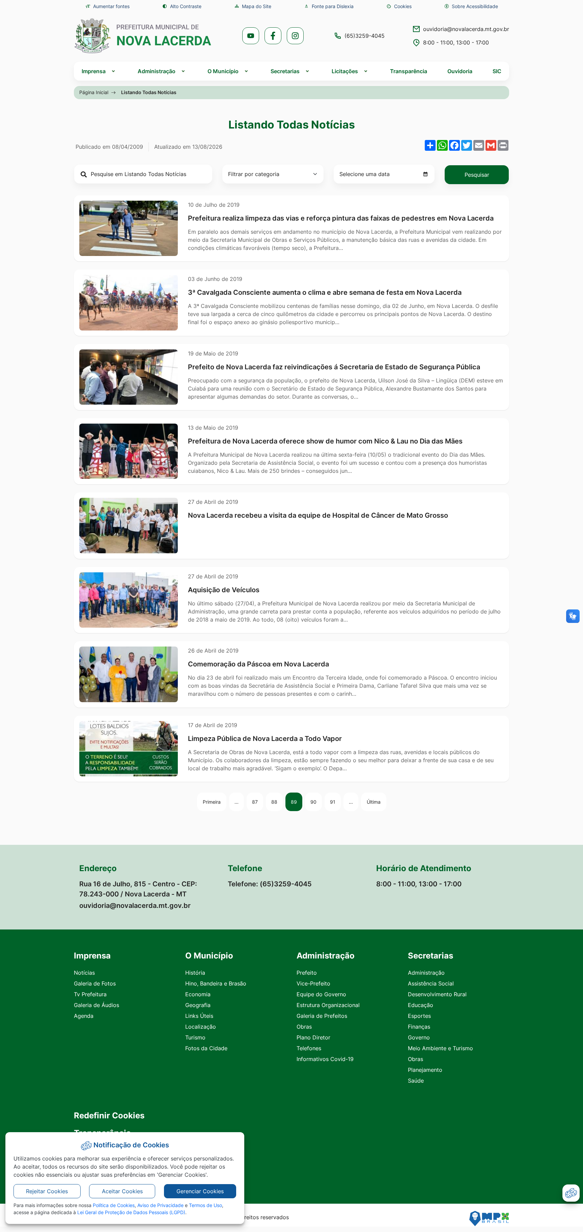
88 (274, 802)
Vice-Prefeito (313, 983)
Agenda (83, 1015)
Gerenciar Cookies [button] (200, 1191)
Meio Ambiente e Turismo (440, 1048)
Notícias (84, 972)
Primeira (212, 802)
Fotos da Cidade (206, 1048)
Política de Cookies (114, 1205)
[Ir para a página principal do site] (143, 36)
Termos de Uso (205, 1205)
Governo (419, 1037)
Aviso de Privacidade (160, 1205)
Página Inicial (93, 92)
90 (313, 802)
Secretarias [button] (285, 71)
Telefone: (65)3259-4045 (270, 884)
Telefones (309, 1048)
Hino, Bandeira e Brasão (215, 983)
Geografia (198, 1005)
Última (374, 802)
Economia (198, 994)
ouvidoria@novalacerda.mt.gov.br (466, 29)
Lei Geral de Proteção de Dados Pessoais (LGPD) (131, 1212)
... (236, 802)
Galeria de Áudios (96, 1005)
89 (294, 802)
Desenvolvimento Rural (437, 994)
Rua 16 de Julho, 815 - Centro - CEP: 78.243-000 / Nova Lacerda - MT (138, 889)
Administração (426, 972)
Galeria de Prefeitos (322, 1015)
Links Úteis (199, 1015)
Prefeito (307, 972)
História (195, 972)
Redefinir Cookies (109, 1115)
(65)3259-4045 (364, 35)
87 (255, 802)
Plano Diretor (313, 1037)
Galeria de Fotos (95, 983)
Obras (304, 1026)
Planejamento (425, 1069)
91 (332, 802)
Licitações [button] (345, 71)
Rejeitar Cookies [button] (47, 1191)
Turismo (195, 1037)
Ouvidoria (459, 71)
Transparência (408, 71)
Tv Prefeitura (90, 994)
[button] (399, 6)
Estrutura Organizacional (328, 1005)
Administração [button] (156, 71)
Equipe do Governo (321, 994)
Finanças (419, 1026)
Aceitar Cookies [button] (122, 1191)
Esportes (419, 1015)
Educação (420, 1005)
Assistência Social (431, 983)
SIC (497, 71)
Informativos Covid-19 (325, 1059)
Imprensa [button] (94, 71)
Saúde (416, 1080)
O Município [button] (223, 71)
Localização (200, 1026)
